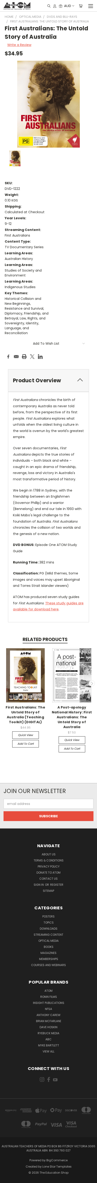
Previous (5, 683)
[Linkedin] (40, 356)
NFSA (48, 1009)
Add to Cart (25, 744)
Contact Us (48, 879)
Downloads (48, 929)
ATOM (48, 991)
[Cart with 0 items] (80, 6)
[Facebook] (8, 356)
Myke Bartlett (48, 1045)
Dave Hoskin (48, 1027)
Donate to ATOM (48, 873)
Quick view (25, 735)
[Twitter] (32, 356)
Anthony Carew (48, 1015)
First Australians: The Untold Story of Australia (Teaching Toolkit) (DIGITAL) (25, 714)
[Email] (16, 356)
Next (92, 683)
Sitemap (48, 891)
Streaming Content (48, 935)
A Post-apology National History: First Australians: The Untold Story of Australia (72, 717)
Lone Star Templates (57, 1167)
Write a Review (19, 45)
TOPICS (49, 922)
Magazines (48, 953)
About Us (49, 854)
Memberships (48, 959)
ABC (48, 1039)
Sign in (39, 885)
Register (56, 885)
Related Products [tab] (45, 639)
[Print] (24, 356)
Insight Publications (48, 1003)
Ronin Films (48, 997)
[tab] (48, 380)
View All (48, 1051)
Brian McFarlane (48, 1021)
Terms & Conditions (49, 860)
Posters (48, 916)
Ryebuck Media (48, 1033)
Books (48, 947)
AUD (67, 5)
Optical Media (48, 941)
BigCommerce (57, 1160)
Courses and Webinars (48, 965)
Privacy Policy (49, 866)
